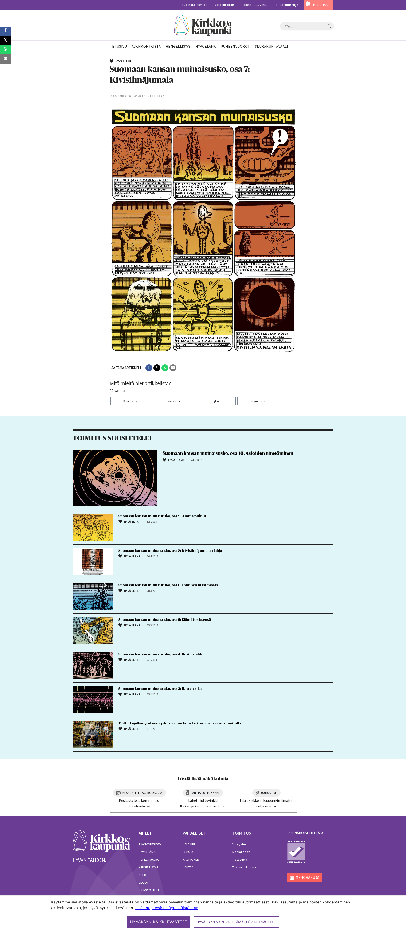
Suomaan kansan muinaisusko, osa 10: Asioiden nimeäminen (228, 453)
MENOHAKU (321, 5)
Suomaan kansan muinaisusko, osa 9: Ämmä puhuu (162, 516)
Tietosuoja (239, 859)
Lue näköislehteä (194, 5)
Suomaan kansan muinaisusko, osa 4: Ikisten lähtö (160, 654)
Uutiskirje (269, 792)
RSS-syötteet (149, 890)
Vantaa (188, 867)
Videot (143, 882)
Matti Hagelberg (151, 96)
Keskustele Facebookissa (142, 792)
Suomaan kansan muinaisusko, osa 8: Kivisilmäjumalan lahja (170, 551)
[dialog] (203, 914)
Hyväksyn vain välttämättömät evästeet (236, 922)
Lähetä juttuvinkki (255, 5)
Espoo (188, 852)
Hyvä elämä (147, 852)
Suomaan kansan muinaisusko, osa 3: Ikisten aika (160, 689)
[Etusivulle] (203, 25)
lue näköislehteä (303, 832)
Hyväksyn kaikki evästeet (158, 921)
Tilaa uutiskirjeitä (244, 867)
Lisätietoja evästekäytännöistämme (166, 907)
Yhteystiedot (241, 844)
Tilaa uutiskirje (287, 5)
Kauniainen (191, 859)
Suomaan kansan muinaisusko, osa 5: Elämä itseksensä (164, 620)
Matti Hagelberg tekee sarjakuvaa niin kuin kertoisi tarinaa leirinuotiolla (179, 723)
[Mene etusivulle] (101, 840)
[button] (148, 367)
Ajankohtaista (150, 844)
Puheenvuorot (150, 859)
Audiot (144, 875)
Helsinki (189, 844)
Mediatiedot (241, 852)
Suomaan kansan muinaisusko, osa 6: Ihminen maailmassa (168, 585)
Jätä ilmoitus (224, 5)
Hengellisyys (148, 867)
